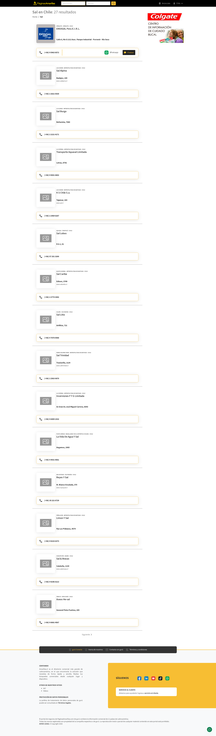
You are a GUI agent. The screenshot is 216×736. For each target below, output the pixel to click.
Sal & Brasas (62, 558)
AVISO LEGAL (44, 724)
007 (44, 688)
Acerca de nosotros (95, 649)
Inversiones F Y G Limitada (70, 396)
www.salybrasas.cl (62, 569)
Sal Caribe (61, 274)
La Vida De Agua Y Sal (67, 436)
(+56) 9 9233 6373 (51, 541)
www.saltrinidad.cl (62, 366)
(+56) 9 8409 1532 (51, 419)
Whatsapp (114, 52)
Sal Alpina (61, 70)
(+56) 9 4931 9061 (51, 459)
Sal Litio (60, 314)
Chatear (130, 52)
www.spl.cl (59, 203)
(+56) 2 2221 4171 (51, 134)
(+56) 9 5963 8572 (51, 52)
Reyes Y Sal (62, 477)
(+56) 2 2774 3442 (51, 297)
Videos (45, 691)
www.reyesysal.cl (61, 488)
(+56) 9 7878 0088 (51, 337)
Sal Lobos (61, 233)
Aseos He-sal (63, 599)
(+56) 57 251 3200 (51, 256)
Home (34, 16)
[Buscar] (113, 3)
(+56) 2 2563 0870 (51, 378)
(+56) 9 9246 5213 (51, 581)
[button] (87, 634)
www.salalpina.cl (61, 81)
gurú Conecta (77, 649)
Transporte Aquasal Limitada (71, 152)
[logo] (45, 33)
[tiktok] (160, 678)
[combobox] (73, 3)
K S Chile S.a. (63, 192)
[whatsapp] (167, 678)
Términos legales (64, 703)
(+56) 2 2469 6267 (51, 215)
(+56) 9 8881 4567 (51, 622)
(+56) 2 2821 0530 (51, 93)
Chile (178, 3)
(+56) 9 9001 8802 (51, 175)
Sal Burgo (61, 111)
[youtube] (153, 678)
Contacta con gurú (116, 649)
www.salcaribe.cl (61, 284)
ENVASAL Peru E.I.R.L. (68, 29)
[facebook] (139, 678)
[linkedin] (146, 678)
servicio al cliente (151, 693)
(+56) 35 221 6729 (51, 500)
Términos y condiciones (138, 649)
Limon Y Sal (62, 518)
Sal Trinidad (62, 355)
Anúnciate (166, 3)
